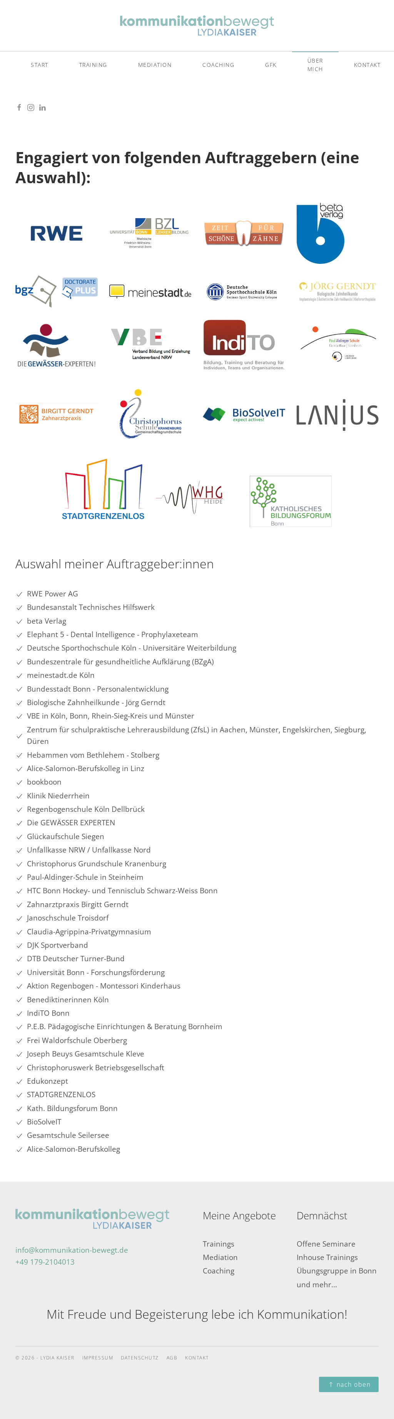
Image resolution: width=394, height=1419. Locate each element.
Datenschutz (140, 1357)
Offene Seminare (326, 1244)
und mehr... (317, 1285)
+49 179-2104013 (45, 1262)
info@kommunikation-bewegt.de (71, 1250)
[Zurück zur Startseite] (197, 25)
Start (39, 64)
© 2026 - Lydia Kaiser (45, 1357)
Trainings (218, 1244)
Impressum (98, 1357)
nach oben (354, 1384)
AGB (172, 1357)
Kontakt (197, 1357)
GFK (271, 64)
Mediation (155, 64)
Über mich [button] (315, 65)
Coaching (218, 64)
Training (93, 64)
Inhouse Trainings (327, 1257)
